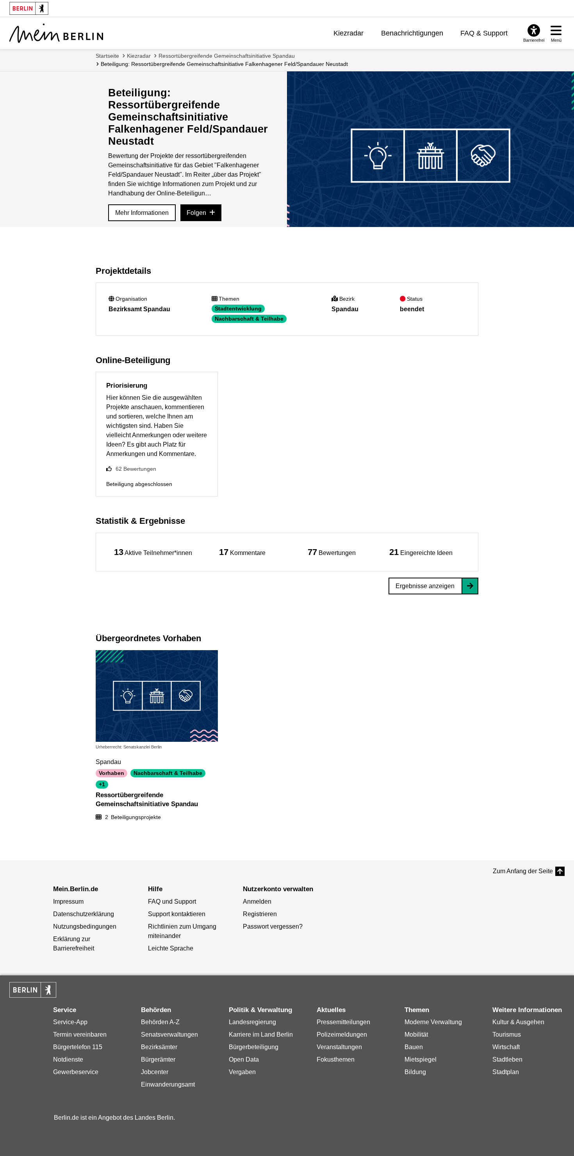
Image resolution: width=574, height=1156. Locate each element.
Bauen (414, 1047)
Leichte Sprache (170, 948)
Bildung (415, 1072)
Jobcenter (154, 1072)
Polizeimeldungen (342, 1034)
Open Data (244, 1059)
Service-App (70, 1022)
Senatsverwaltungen (169, 1034)
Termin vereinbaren (80, 1034)
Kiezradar (348, 33)
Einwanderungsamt (168, 1084)
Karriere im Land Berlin (261, 1034)
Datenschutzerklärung (83, 914)
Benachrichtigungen (412, 33)
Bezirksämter (159, 1047)
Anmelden (257, 901)
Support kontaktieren (176, 914)
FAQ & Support (484, 33)
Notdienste (68, 1059)
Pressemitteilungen (343, 1022)
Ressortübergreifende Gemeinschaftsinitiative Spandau (227, 56)
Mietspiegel (421, 1059)
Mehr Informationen (142, 212)
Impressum (68, 901)
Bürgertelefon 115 (77, 1047)
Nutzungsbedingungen (84, 926)
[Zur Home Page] (56, 33)
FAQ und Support (172, 901)
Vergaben (242, 1072)
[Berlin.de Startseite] (32, 990)
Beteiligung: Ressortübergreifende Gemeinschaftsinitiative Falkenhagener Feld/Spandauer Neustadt (224, 64)
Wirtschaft (506, 1047)
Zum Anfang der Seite (523, 871)
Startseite (107, 56)
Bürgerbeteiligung (253, 1047)
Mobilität (416, 1034)
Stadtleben (507, 1059)
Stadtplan (505, 1072)
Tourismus (506, 1034)
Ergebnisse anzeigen (425, 586)
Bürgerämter (158, 1059)
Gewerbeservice (75, 1072)
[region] (153, 552)
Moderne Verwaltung (433, 1022)
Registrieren (260, 914)
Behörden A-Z (160, 1022)
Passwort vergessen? (273, 926)
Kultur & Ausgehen (518, 1022)
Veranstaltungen (339, 1047)
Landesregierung (252, 1022)
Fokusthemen (336, 1059)
